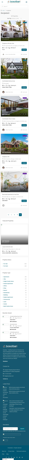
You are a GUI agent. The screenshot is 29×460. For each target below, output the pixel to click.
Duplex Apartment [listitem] (8, 297)
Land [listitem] (5, 301)
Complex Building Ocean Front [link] (16, 316)
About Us (4, 451)
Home (3, 10)
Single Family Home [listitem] (9, 281)
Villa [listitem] (5, 279)
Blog (7, 454)
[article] (14, 240)
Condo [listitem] (5, 304)
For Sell (24, 22)
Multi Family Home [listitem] (8, 306)
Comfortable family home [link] (8, 81)
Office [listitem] (5, 285)
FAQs (3, 454)
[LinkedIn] (14, 457)
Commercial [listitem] (7, 299)
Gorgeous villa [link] (5, 156)
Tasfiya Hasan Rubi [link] (9, 92)
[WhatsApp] (20, 457)
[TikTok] (22, 457)
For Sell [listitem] (5, 263)
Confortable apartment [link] (14, 332)
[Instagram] (12, 457)
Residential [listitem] (6, 292)
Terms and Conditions (21, 451)
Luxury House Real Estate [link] (10, 54)
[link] (14, 30)
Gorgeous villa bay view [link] (8, 43)
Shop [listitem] (5, 288)
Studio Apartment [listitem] (8, 283)
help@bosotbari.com (9, 376)
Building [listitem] (6, 295)
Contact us (5, 378)
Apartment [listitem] (6, 276)
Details (24, 49)
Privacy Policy (11, 451)
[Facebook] (6, 457)
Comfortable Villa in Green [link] (8, 119)
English (5, 459)
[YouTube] (17, 457)
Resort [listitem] (5, 290)
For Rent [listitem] (6, 266)
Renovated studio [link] (13, 324)
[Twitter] (9, 457)
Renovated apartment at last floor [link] (10, 194)
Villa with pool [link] (5, 246)
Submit (22, 428)
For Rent (24, 135)
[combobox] (17, 18)
